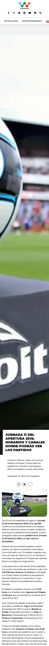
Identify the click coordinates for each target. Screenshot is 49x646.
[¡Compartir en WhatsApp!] (30, 484)
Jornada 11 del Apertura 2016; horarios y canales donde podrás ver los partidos (25, 442)
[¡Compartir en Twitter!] (24, 484)
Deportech (35, 476)
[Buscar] (40, 12)
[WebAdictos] (25, 5)
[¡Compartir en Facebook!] (19, 484)
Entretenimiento (32, 21)
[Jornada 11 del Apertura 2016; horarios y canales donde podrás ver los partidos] (24, 245)
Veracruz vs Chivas (24, 572)
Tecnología (11, 21)
